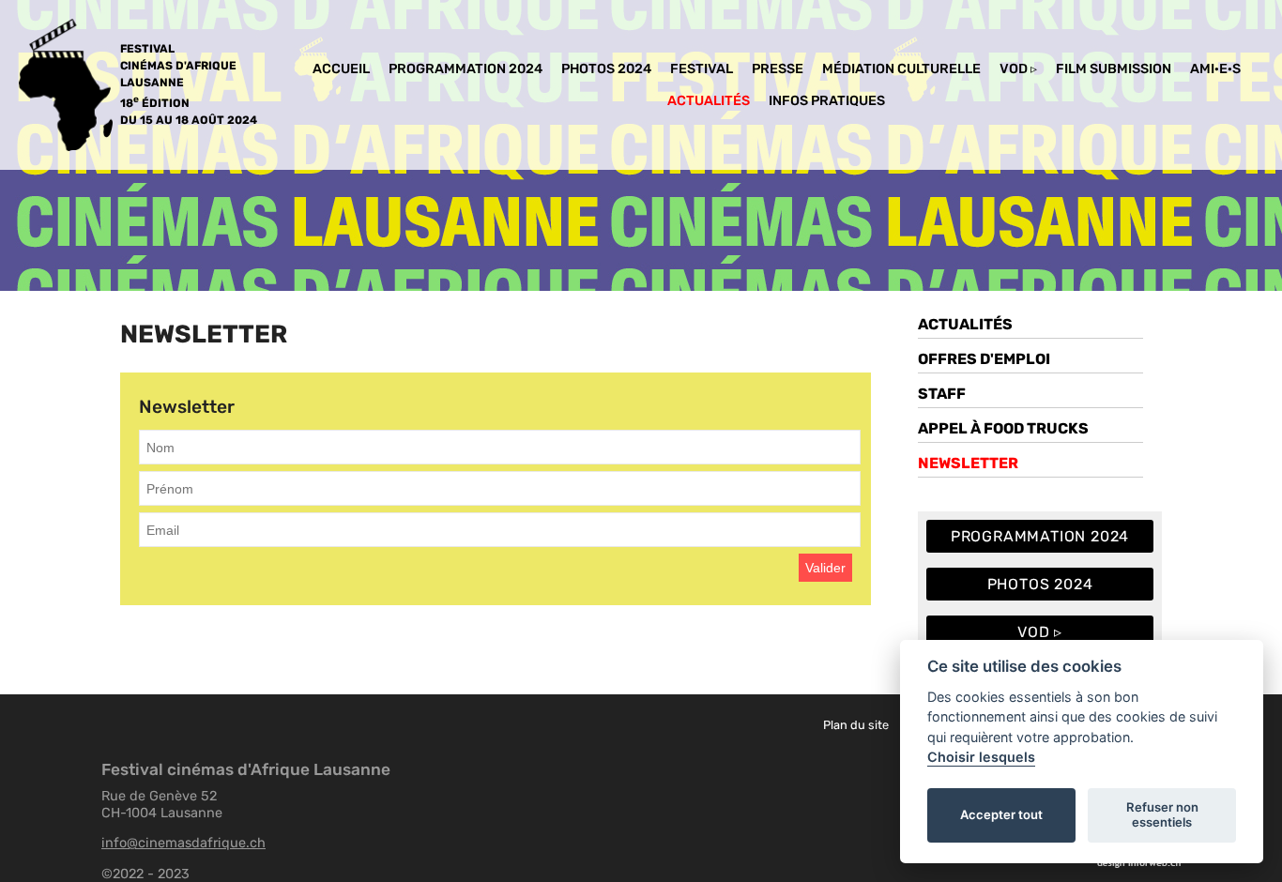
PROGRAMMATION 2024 (465, 69)
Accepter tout (1001, 814)
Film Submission (1113, 69)
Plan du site (856, 725)
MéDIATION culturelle (901, 69)
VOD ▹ (1018, 69)
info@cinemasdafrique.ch (183, 842)
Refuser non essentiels (1162, 814)
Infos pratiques (827, 101)
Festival (701, 69)
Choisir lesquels (981, 757)
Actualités (708, 101)
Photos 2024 (606, 69)
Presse (777, 69)
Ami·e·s (1215, 69)
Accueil (341, 69)
